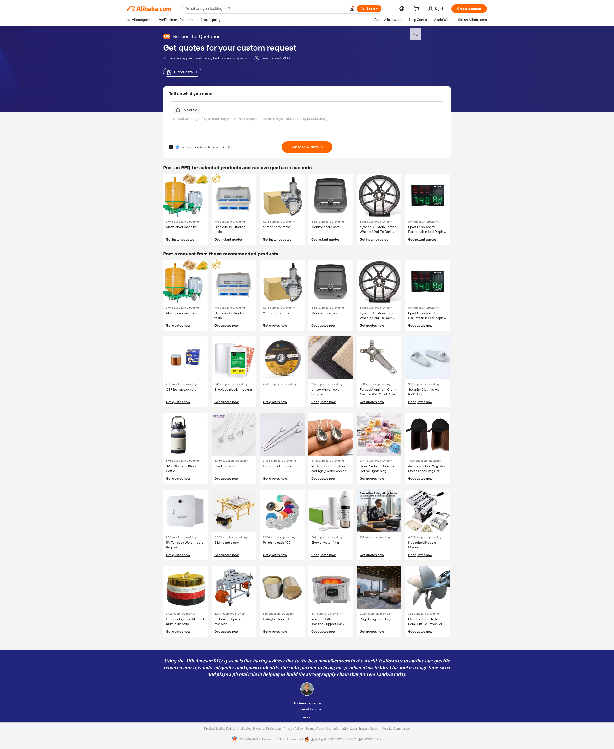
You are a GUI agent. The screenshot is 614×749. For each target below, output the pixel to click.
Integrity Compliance (395, 728)
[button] (352, 9)
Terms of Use (315, 728)
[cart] (417, 9)
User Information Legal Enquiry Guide (352, 728)
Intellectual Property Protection (259, 728)
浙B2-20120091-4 (370, 739)
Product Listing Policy (219, 728)
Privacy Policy (293, 728)
